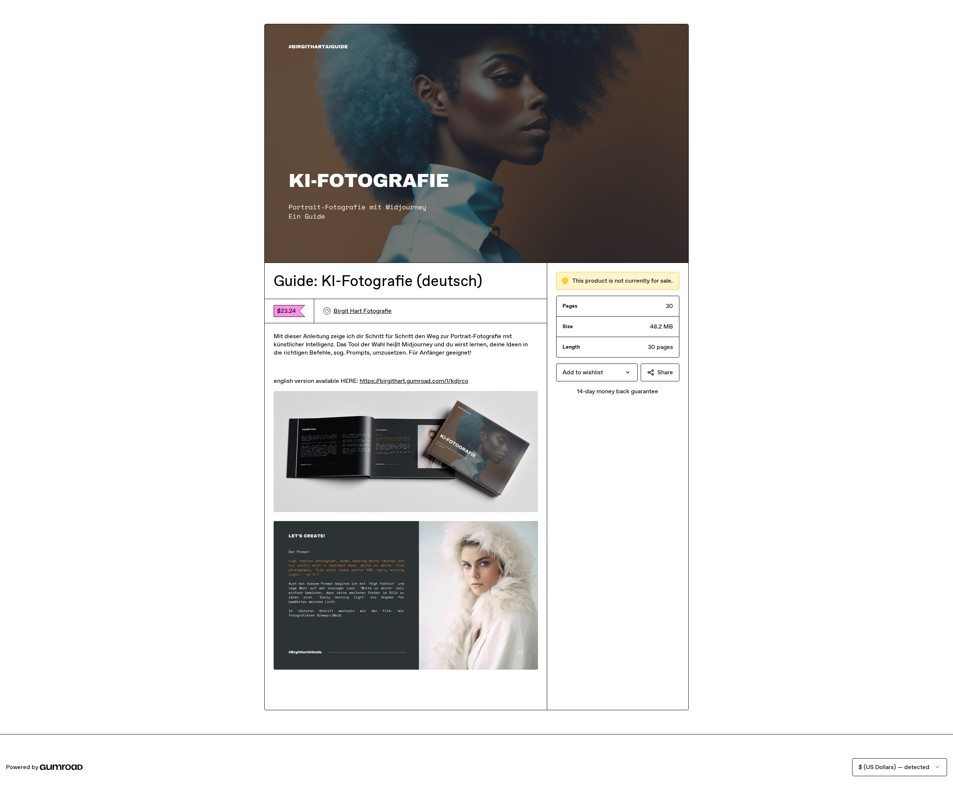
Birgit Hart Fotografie (363, 310)
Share (665, 372)
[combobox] (597, 372)
